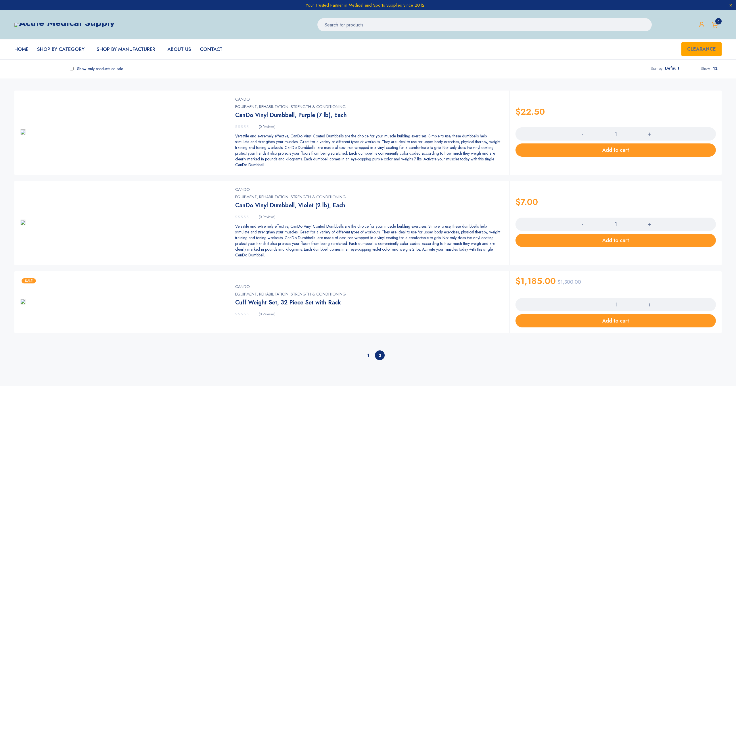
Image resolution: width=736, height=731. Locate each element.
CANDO (242, 99)
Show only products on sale (99, 68)
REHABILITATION (273, 107)
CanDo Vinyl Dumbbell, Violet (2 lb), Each (290, 205)
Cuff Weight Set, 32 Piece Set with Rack (288, 302)
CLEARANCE (701, 49)
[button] (615, 150)
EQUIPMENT (246, 107)
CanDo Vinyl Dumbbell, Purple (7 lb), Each (291, 115)
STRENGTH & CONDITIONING (318, 107)
